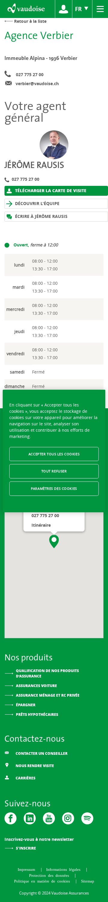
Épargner (25, 704)
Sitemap (87, 881)
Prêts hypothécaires (37, 714)
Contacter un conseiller (41, 753)
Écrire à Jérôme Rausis (41, 216)
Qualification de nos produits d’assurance (47, 673)
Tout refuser (54, 471)
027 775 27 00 (30, 74)
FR (79, 9)
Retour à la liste (30, 21)
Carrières (25, 778)
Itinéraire (41, 525)
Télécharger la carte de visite (50, 190)
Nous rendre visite (34, 765)
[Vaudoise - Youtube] (49, 818)
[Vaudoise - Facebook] (10, 818)
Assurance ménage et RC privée (48, 695)
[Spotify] (87, 818)
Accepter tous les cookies (54, 454)
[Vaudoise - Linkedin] (30, 818)
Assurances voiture (36, 685)
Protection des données (50, 875)
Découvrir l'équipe (36, 203)
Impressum (27, 869)
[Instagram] (68, 818)
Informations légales (64, 869)
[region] (54, 451)
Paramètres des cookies (54, 488)
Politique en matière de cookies (43, 881)
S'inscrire (26, 848)
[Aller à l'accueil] (26, 9)
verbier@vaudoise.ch (37, 83)
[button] (54, 541)
